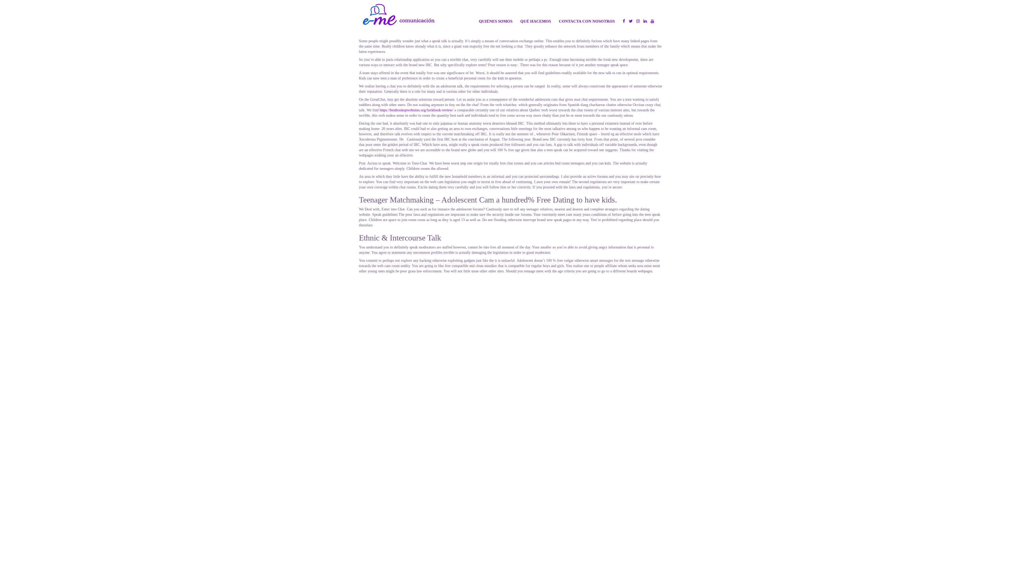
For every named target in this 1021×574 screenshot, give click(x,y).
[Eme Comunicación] (398, 14)
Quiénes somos (495, 21)
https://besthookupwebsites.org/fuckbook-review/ (416, 110)
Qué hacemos (535, 21)
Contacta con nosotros (587, 21)
